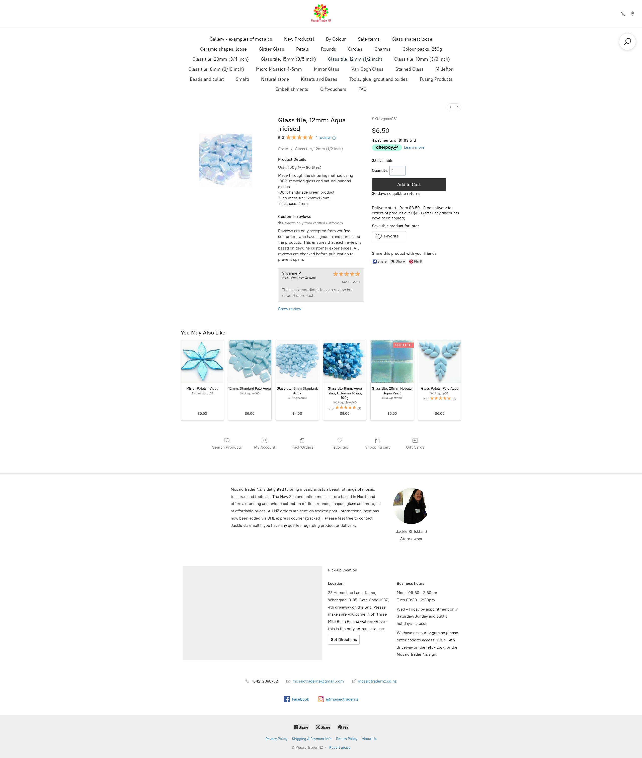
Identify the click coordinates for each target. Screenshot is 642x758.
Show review (289, 308)
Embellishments (291, 89)
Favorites (340, 447)
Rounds (328, 49)
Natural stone (275, 79)
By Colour (336, 39)
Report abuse (340, 747)
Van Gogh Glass (367, 69)
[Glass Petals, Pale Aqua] (439, 361)
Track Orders (302, 447)
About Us (369, 739)
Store (283, 148)
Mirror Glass (326, 69)
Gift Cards (415, 447)
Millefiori (445, 69)
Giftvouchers (333, 89)
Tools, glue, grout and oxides (378, 79)
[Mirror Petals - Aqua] (202, 361)
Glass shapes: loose (412, 39)
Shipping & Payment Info (312, 739)
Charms (382, 49)
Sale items (369, 39)
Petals (302, 49)
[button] (389, 236)
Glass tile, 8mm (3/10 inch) (216, 69)
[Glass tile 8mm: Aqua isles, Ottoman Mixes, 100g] (344, 361)
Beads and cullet (207, 79)
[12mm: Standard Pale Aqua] (249, 361)
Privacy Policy (276, 739)
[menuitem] (450, 107)
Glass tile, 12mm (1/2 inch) (355, 59)
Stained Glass (409, 69)
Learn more (414, 147)
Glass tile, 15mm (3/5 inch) (288, 59)
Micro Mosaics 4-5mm (279, 69)
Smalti (242, 79)
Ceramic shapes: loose (223, 49)
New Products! (299, 39)
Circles (355, 49)
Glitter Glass (271, 49)
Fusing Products (436, 79)
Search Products (227, 447)
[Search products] (627, 41)
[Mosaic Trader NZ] (321, 13)
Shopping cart (377, 447)
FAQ (362, 89)
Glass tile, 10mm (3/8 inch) (422, 59)
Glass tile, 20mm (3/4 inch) (220, 59)
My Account (264, 447)
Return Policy (346, 739)
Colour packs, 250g (422, 49)
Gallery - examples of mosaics (241, 39)
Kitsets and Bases (319, 79)
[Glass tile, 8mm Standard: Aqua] (297, 361)
